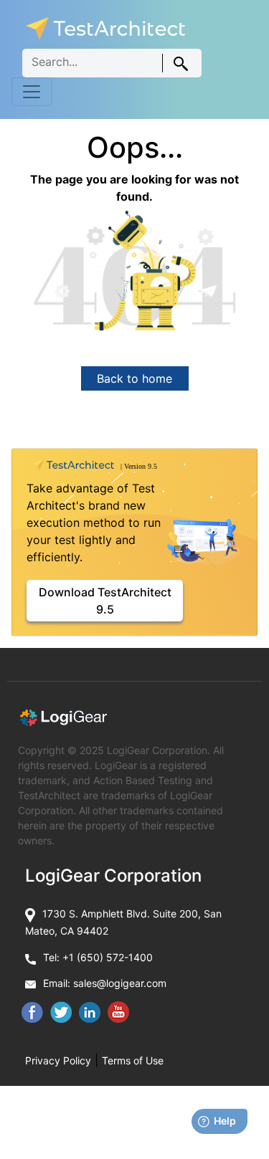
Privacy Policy (58, 1060)
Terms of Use (133, 1060)
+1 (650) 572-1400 (107, 957)
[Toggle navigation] (31, 91)
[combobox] (112, 63)
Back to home (134, 378)
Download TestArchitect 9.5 (105, 600)
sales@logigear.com (119, 983)
